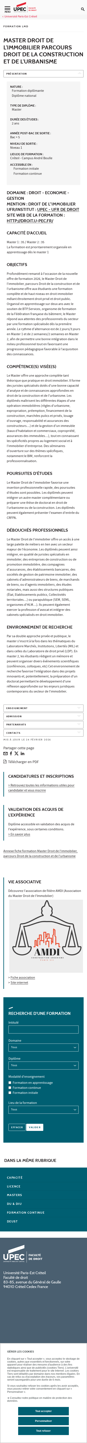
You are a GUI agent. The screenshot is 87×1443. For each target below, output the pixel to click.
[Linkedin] (22, 754)
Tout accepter (43, 1411)
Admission (14, 717)
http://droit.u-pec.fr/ (30, 220)
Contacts (13, 733)
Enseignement (17, 709)
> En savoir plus (19, 834)
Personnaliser (43, 1421)
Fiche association (23, 978)
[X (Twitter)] (16, 754)
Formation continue (27, 1088)
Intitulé (13, 1023)
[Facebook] (11, 754)
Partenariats (16, 725)
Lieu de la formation (22, 1103)
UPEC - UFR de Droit (58, 209)
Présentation (16, 74)
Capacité (15, 1177)
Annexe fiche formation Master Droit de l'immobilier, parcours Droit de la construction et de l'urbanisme (40, 854)
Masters (14, 1195)
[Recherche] (84, 6)
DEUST (12, 1221)
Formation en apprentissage (33, 1083)
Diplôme (14, 1059)
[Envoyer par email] (5, 754)
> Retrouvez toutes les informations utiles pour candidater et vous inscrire (41, 788)
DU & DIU (14, 1204)
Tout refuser (43, 1430)
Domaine (14, 1041)
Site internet (19, 983)
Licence (14, 1186)
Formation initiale (25, 1093)
